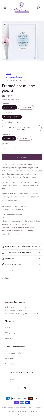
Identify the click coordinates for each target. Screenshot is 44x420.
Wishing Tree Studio (13, 407)
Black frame (24, 138)
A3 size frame (26, 107)
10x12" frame (9, 107)
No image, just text (11, 117)
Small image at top (11, 122)
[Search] (33, 7)
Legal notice (30, 415)
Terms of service (22, 411)
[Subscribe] (33, 379)
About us (8, 338)
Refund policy (38, 407)
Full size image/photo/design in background (21, 128)
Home (8, 74)
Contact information (18, 415)
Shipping (4, 99)
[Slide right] (27, 67)
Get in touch (9, 358)
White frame (9, 138)
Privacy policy (10, 333)
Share (6, 278)
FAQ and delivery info (13, 353)
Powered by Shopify (25, 407)
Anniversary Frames (14, 77)
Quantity (5, 144)
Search (7, 327)
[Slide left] (16, 67)
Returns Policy (10, 364)
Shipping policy (34, 411)
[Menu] (4, 7)
